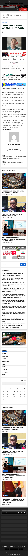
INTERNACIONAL (5, 361)
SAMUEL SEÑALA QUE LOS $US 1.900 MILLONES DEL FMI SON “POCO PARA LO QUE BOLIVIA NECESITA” (13, 313)
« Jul (3, 402)
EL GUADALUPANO (7, 31)
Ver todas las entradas (14, 149)
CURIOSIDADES (5, 356)
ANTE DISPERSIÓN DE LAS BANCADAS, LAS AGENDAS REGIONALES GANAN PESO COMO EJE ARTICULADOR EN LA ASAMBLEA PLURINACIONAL (14, 295)
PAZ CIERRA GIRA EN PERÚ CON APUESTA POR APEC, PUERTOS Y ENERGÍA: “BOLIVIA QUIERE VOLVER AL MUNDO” (13, 290)
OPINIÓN (4, 367)
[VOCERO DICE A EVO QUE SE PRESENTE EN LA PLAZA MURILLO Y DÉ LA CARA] (14, 204)
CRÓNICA (4, 353)
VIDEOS (24, 546)
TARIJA (3, 374)
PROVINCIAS (4, 369)
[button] (2, 9)
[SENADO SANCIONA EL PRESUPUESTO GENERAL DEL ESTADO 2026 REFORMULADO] (14, 181)
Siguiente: (13, 162)
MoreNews (10, 554)
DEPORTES (4, 359)
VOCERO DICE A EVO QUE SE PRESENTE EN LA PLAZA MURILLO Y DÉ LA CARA (12, 215)
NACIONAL (4, 22)
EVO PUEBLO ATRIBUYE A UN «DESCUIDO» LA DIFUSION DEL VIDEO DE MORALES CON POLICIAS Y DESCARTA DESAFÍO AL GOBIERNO (13, 325)
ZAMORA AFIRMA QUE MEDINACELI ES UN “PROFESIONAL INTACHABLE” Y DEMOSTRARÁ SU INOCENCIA (14, 307)
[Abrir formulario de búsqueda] (17, 9)
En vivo (24, 9)
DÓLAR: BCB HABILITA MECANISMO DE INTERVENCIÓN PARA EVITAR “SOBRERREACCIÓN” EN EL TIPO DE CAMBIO (13, 239)
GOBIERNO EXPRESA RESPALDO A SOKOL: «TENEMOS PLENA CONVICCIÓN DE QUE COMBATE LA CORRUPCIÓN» (14, 301)
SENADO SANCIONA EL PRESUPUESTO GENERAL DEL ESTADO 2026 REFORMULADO (13, 191)
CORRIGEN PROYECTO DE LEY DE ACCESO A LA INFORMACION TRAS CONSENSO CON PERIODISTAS (12, 318)
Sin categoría (4, 372)
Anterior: (14, 156)
